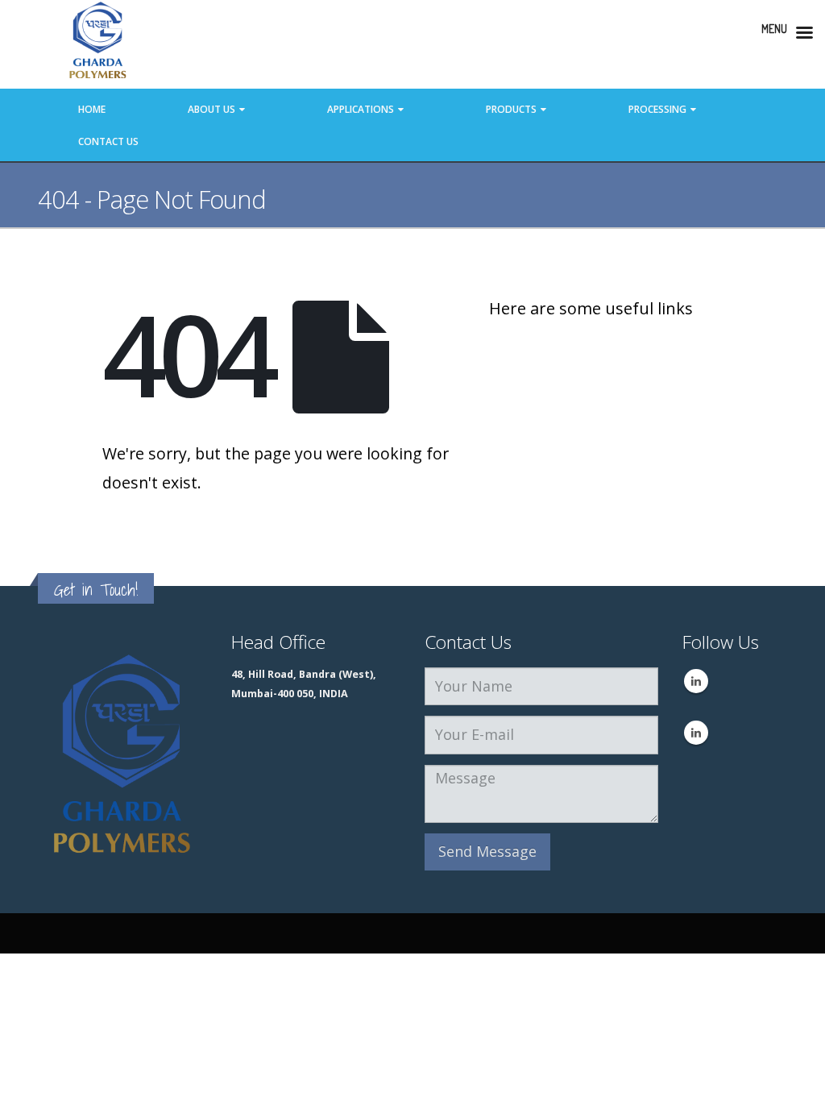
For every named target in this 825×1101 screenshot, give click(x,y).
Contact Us (108, 141)
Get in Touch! (96, 589)
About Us (211, 109)
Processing (657, 109)
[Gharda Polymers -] (98, 44)
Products (511, 109)
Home (92, 109)
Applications (360, 109)
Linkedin (696, 681)
